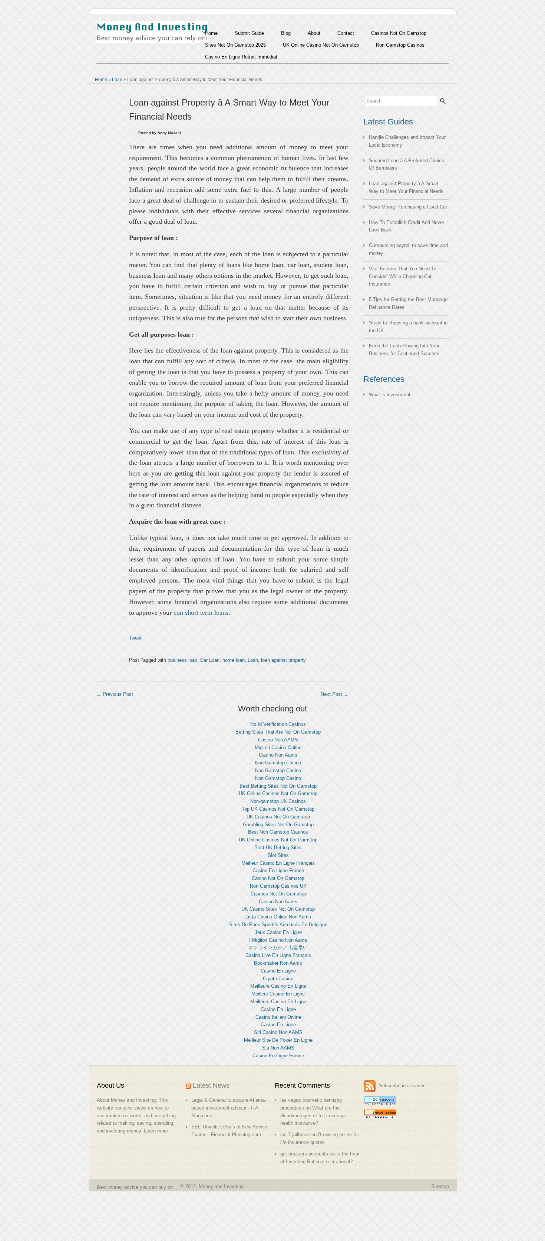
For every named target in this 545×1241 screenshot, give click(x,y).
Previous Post (114, 694)
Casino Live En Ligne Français (278, 955)
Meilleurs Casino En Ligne (278, 1001)
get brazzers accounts (304, 1154)
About (314, 33)
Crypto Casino (278, 978)
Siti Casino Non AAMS (278, 1032)
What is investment (389, 394)
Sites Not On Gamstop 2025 (235, 45)
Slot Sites (278, 855)
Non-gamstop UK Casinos (278, 801)
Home (211, 33)
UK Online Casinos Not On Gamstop (278, 793)
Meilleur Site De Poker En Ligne (278, 1040)
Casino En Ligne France (278, 870)
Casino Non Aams (278, 755)
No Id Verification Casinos (278, 724)
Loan (117, 79)
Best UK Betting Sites (278, 847)
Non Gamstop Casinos (400, 45)
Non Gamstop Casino (278, 762)
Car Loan (209, 660)
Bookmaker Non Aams (278, 963)
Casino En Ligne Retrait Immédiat (241, 57)
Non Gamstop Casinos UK (278, 886)
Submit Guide (249, 33)
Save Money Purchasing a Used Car (408, 207)
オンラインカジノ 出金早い (278, 947)
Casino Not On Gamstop (278, 878)
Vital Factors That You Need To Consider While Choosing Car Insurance (402, 276)
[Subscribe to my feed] (370, 1086)
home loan (233, 660)
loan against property (283, 660)
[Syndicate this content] (188, 1085)
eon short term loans (201, 612)
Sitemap (440, 1186)
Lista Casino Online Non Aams (278, 917)
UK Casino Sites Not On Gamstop (278, 909)
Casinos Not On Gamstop (398, 33)
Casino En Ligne (278, 971)
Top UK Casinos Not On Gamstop (278, 809)
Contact (345, 33)
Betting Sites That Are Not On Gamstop (278, 732)
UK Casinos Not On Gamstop (278, 817)
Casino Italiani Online (278, 1017)
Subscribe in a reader (402, 1086)
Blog (286, 33)
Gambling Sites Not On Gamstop (278, 824)
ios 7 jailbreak (295, 1134)
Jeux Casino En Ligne (278, 932)
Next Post (335, 694)
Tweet (135, 638)
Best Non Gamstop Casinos (278, 832)
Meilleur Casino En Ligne (278, 994)
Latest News (211, 1085)
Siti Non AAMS (278, 1048)
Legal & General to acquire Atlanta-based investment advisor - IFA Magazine (228, 1107)
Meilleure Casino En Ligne (278, 986)
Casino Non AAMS (278, 740)
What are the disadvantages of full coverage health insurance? (313, 1115)
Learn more (156, 1131)
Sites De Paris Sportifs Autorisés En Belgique (278, 924)
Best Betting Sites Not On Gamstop (278, 786)
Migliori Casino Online (278, 747)
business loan (182, 660)
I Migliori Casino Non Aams (278, 940)
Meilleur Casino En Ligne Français (278, 863)
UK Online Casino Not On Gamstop (321, 45)
